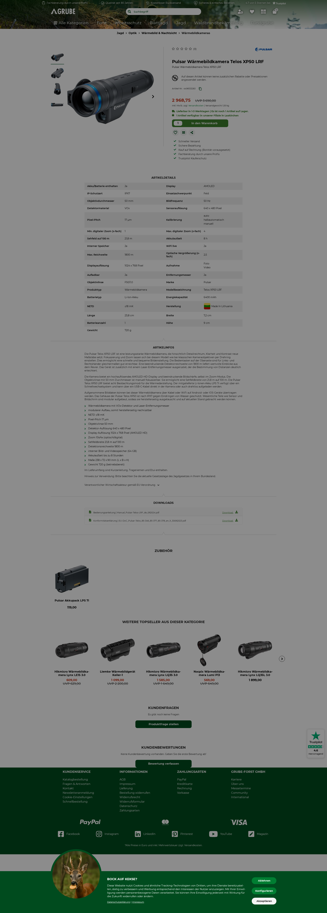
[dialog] (163, 456)
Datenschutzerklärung (118, 902)
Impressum (138, 902)
